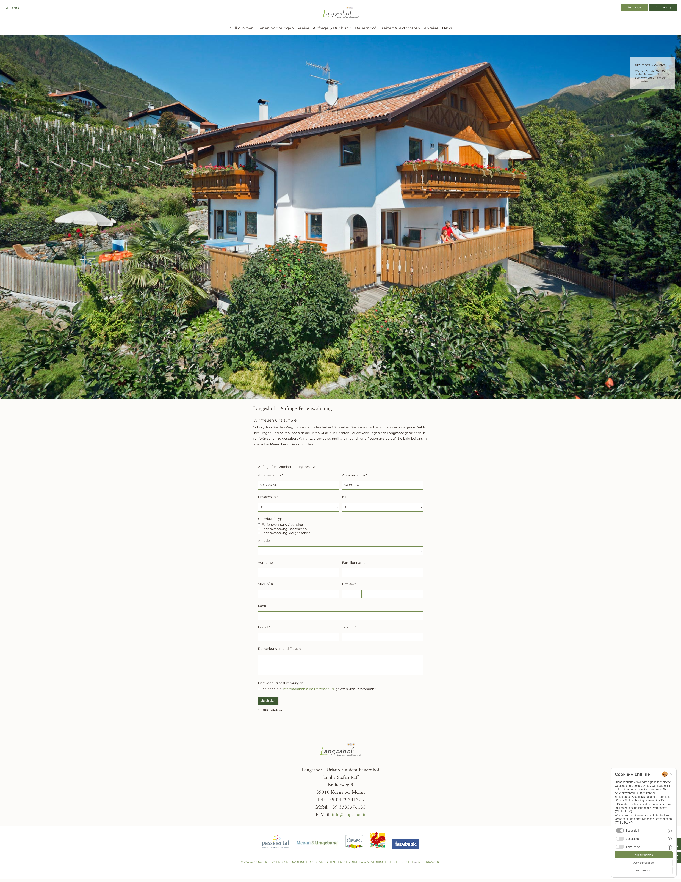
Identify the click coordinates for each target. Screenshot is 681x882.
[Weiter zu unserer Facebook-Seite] (406, 851)
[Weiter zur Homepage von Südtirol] (354, 851)
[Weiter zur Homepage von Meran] (317, 851)
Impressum (315, 862)
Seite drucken (428, 862)
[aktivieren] (620, 839)
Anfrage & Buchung (332, 28)
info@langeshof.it (349, 814)
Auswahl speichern (643, 862)
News (447, 28)
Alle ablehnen (643, 870)
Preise (303, 28)
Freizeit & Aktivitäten (400, 28)
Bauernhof (365, 28)
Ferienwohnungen (275, 28)
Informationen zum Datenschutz (308, 689)
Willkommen (241, 28)
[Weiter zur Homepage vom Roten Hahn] (378, 851)
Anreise (431, 28)
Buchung (663, 7)
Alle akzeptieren (644, 854)
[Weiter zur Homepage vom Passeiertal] (275, 851)
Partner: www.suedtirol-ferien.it (372, 862)
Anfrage (634, 7)
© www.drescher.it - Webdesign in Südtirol (273, 862)
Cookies (405, 862)
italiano (11, 8)
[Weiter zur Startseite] (340, 22)
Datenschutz (335, 862)
